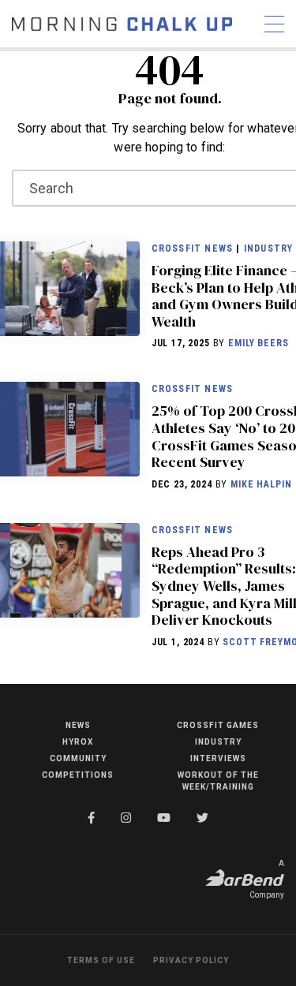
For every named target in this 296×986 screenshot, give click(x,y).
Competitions (78, 775)
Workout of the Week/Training (218, 781)
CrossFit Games (218, 725)
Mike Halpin (260, 484)
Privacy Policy (191, 960)
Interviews (218, 758)
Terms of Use (101, 960)
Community (78, 758)
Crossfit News (193, 248)
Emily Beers (258, 343)
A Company (266, 879)
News (78, 725)
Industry (269, 248)
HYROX (77, 742)
